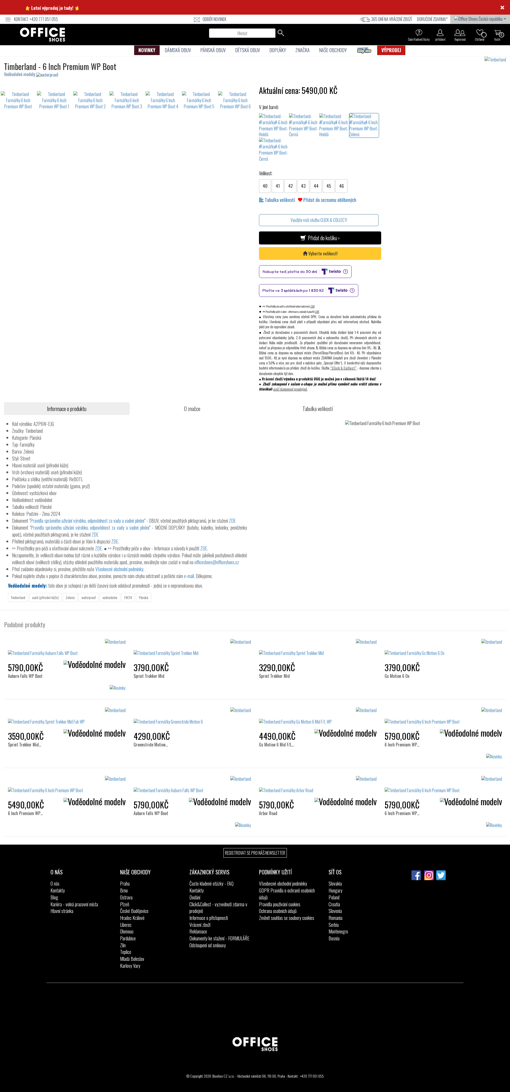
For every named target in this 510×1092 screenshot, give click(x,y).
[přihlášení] (440, 32)
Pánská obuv (213, 50)
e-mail (189, 575)
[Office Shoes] (42, 34)
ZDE (312, 306)
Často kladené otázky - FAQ (211, 883)
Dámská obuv (178, 50)
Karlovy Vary (130, 965)
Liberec (125, 924)
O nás (55, 883)
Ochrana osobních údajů (277, 910)
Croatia (334, 904)
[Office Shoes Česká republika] (480, 18)
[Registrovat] (460, 32)
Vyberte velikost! (322, 253)
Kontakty (57, 890)
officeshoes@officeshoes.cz (216, 562)
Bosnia (334, 938)
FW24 (128, 597)
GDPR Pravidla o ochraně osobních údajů (287, 894)
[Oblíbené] (480, 32)
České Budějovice (134, 910)
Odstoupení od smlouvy (207, 945)
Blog (54, 897)
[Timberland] (497, 60)
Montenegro (338, 931)
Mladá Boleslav (132, 958)
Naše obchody (333, 50)
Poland (334, 897)
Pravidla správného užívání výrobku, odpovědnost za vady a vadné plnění (87, 520)
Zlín (123, 945)
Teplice (125, 951)
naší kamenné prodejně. (290, 389)
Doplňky (277, 50)
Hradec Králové (132, 917)
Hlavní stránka (61, 910)
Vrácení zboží (199, 924)
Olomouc (127, 931)
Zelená (70, 597)
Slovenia (335, 910)
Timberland (18, 597)
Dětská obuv (247, 50)
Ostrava (126, 897)
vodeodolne (110, 597)
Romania (335, 917)
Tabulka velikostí (279, 199)
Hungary (335, 890)
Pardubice (128, 938)
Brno (124, 890)
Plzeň (124, 904)
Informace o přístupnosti (208, 917)
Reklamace (198, 931)
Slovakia (335, 883)
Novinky (146, 50)
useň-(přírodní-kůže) (45, 597)
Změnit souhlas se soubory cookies (286, 917)
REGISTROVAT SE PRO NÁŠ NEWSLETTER (255, 853)
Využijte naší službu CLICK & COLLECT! (319, 220)
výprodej (391, 50)
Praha (125, 883)
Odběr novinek (214, 19)
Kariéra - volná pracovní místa (74, 904)
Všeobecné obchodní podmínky (119, 569)
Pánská (143, 597)
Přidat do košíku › (323, 238)
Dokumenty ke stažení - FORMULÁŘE (219, 938)
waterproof (89, 597)
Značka (302, 50)
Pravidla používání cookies (279, 904)
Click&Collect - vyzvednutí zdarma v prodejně (218, 908)
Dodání (194, 897)
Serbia (334, 924)
